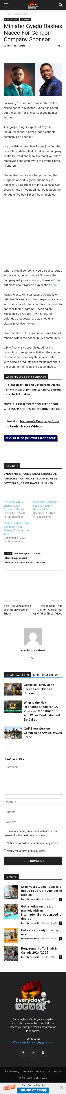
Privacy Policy (12, 1071)
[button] (33, 1088)
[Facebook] (7, 54)
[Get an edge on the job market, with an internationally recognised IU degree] (11, 911)
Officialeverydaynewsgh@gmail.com (33, 1042)
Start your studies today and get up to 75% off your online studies (41, 891)
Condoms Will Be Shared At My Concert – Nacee (14, 505)
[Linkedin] (32, 54)
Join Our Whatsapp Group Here (33, 1090)
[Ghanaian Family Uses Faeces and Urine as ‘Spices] (13, 689)
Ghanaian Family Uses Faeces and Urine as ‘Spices (39, 689)
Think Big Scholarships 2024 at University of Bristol (17, 609)
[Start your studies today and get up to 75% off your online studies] (11, 892)
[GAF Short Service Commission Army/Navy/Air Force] (13, 733)
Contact (57, 1071)
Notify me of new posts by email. (26, 850)
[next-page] (12, 746)
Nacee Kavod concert (16, 557)
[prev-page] (6, 746)
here (54, 285)
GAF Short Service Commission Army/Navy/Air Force (43, 733)
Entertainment (21, 13)
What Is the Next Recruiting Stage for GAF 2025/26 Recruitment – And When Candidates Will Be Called (42, 711)
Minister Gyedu (22, 553)
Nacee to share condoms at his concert (25, 562)
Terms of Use (43, 1071)
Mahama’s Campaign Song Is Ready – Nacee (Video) (45, 505)
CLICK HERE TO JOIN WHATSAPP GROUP (30, 438)
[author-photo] (33, 645)
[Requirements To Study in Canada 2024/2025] (11, 953)
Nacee (37, 553)
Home (7, 13)
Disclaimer (27, 1071)
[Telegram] (41, 54)
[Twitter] (15, 54)
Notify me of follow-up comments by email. (32, 843)
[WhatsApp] (24, 54)
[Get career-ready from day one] (11, 935)
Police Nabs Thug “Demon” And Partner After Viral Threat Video (47, 609)
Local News (25, 19)
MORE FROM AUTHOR (46, 675)
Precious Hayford (16, 45)
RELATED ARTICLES (17, 675)
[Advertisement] (33, 235)
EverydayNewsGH (30, 899)
